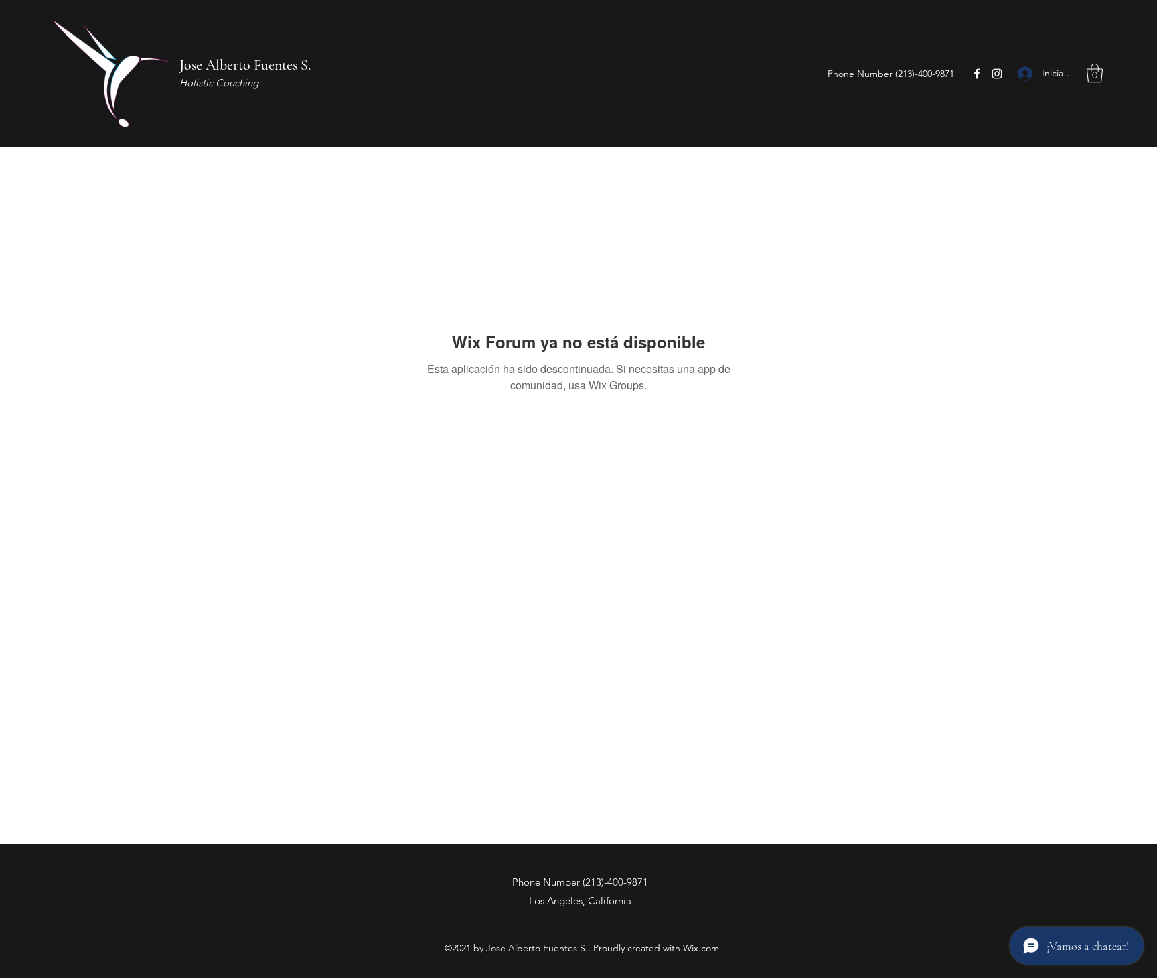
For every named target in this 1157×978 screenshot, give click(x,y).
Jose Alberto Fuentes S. (245, 65)
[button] (1095, 73)
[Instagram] (997, 73)
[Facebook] (977, 73)
